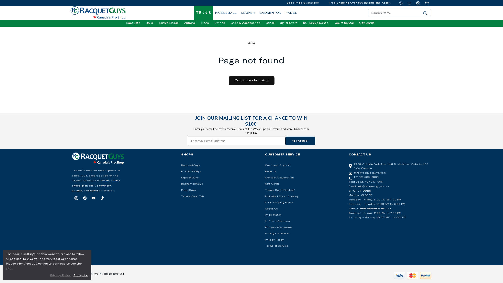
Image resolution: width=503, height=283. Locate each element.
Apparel (190, 23)
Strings (220, 23)
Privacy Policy (274, 240)
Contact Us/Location (279, 178)
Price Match (273, 215)
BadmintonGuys (192, 184)
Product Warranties (279, 227)
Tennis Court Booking (280, 190)
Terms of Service (277, 246)
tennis (105, 181)
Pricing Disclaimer (277, 233)
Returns (270, 171)
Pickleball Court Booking (281, 196)
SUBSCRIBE (300, 141)
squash (77, 191)
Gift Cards (272, 184)
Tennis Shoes (169, 23)
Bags (205, 23)
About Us (271, 209)
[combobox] (399, 13)
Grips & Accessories (245, 23)
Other (270, 23)
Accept (80, 275)
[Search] (425, 13)
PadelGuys (188, 190)
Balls (149, 23)
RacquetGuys (190, 165)
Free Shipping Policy (279, 202)
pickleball (88, 186)
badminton (104, 186)
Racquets (133, 23)
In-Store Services (277, 221)
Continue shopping (252, 80)
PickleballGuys (191, 171)
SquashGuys (190, 178)
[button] (133, 23)
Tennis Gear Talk (192, 196)
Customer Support (278, 165)
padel (94, 191)
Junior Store (288, 23)
